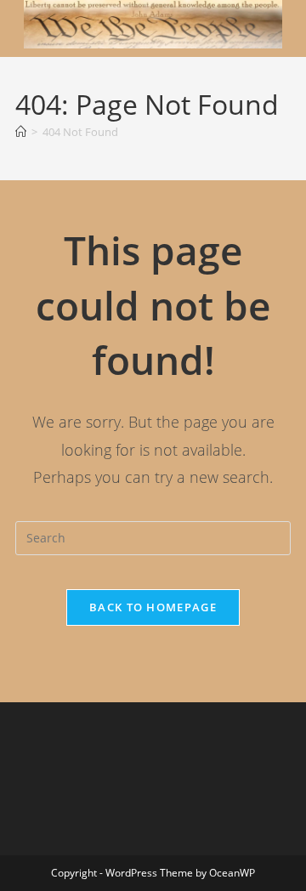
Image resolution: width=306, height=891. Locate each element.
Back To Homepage (153, 607)
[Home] (20, 131)
